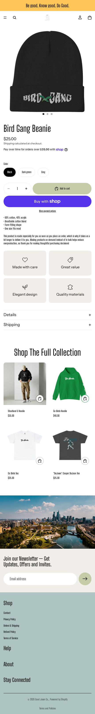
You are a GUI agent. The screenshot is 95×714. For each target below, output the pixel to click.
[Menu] (5, 18)
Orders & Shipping (11, 625)
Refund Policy (9, 632)
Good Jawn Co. (42, 699)
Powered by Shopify (58, 699)
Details (10, 314)
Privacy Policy (9, 619)
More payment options (47, 211)
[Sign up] (85, 578)
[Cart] (90, 17)
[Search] (14, 17)
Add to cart (65, 188)
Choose (43, 398)
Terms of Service (11, 638)
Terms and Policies (47, 708)
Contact (7, 613)
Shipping (12, 324)
